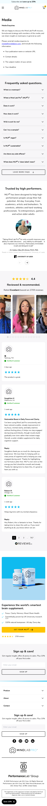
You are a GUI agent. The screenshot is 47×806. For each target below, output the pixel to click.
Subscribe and (23, 2)
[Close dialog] (14, 801)
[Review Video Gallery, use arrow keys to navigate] (23, 314)
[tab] (8, 337)
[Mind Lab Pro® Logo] (23, 8)
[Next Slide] (27, 263)
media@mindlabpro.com (11, 44)
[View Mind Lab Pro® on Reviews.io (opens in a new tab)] (23, 543)
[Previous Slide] (20, 263)
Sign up (23, 672)
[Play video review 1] (23, 314)
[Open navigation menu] (3, 8)
